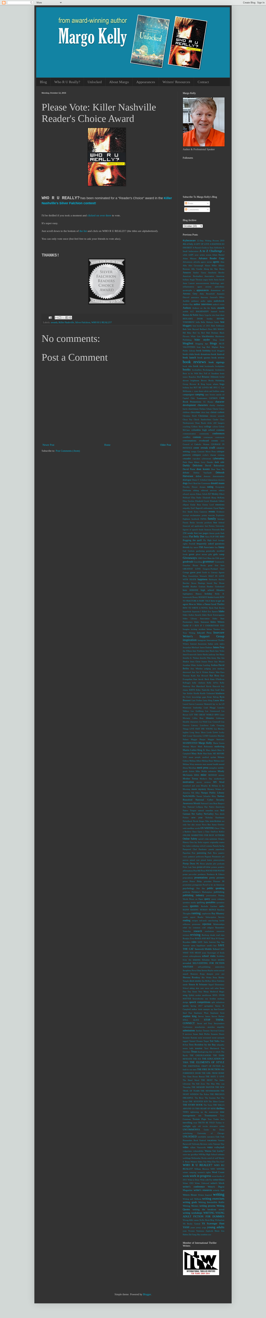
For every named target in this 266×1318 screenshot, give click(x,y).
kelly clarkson (198, 683)
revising (195, 934)
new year (196, 817)
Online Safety (190, 838)
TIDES (186, 1112)
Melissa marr (219, 761)
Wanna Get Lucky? (214, 1151)
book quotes (203, 357)
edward (186, 494)
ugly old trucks (200, 1126)
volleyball (219, 1147)
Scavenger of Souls (215, 953)
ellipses (186, 505)
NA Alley (195, 793)
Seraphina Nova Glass (192, 970)
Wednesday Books (198, 1158)
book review (218, 357)
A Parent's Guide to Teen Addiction (207, 248)
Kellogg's (187, 683)
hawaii (209, 583)
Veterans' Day (218, 1144)
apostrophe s (189, 290)
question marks (189, 902)
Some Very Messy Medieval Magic (208, 991)
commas (220, 430)
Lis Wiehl (203, 722)
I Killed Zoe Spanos (209, 611)
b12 (192, 311)
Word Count (218, 1172)
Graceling (198, 562)
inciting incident (198, 629)
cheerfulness (193, 409)
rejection (206, 924)
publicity (186, 892)
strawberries (200, 1027)
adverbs (196, 262)
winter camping (189, 1172)
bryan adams (212, 384)
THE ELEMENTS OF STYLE (207, 1062)
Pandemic (203, 849)
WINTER (220, 1169)
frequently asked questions (210, 543)
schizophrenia (195, 956)
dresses (202, 487)
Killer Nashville (66, 322)
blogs (213, 343)
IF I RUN (194, 625)
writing (218, 1194)
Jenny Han (215, 658)
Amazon (187, 272)
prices (185, 881)
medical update (209, 757)
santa (193, 945)
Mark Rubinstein (205, 746)
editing (196, 490)
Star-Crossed (219, 1009)
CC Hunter (208, 402)
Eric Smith (188, 512)
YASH (186, 1227)
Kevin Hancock (213, 686)
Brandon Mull (195, 377)
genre (191, 554)
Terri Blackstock (211, 1048)
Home (107, 445)
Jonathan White (189, 665)
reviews (186, 935)
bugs (222, 384)
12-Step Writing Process (208, 240)
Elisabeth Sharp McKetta (213, 498)
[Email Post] (50, 317)
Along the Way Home (214, 269)
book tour (198, 366)
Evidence (220, 512)
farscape (221, 519)
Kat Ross (214, 675)
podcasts (220, 864)
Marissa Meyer (189, 746)
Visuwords (201, 1147)
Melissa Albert (195, 761)
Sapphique (201, 945)
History (199, 594)
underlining (188, 1133)
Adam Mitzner (190, 258)
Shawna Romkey (191, 977)
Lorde (209, 732)
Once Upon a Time (201, 832)
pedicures (200, 856)
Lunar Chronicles (194, 736)
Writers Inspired (205, 1195)
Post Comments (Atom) (68, 451)
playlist (209, 864)
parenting (201, 853)
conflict (186, 437)
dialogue (187, 480)
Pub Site (201, 888)
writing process (207, 1205)
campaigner (188, 394)
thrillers (220, 1108)
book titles (187, 366)
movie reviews (204, 782)
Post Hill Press (199, 871)
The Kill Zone (198, 1084)
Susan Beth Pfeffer (201, 1034)
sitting (192, 988)
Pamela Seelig (219, 846)
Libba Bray (198, 718)
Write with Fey (206, 1180)
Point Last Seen (189, 867)
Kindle (196, 693)
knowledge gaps (199, 697)
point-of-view (203, 867)
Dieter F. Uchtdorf (200, 480)
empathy (186, 508)
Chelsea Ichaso (205, 409)
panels (211, 849)
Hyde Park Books (216, 608)
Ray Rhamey (218, 913)
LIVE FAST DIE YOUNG (201, 729)
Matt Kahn (207, 753)
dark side (219, 462)
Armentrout (215, 290)
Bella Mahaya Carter (210, 322)
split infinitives (218, 1002)
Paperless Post (189, 853)
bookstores (219, 370)
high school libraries (212, 590)
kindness (220, 693)
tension (198, 1048)
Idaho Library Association (196, 618)
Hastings (201, 583)
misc (204, 774)
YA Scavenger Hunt (213, 1223)
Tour (210, 1119)
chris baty (205, 412)
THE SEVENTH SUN (198, 1101)
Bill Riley (187, 333)
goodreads (188, 561)
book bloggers (218, 351)
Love (215, 732)
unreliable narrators (206, 1137)
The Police (204, 1094)
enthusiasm (208, 508)
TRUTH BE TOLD (206, 1123)
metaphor (213, 768)
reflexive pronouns (191, 924)
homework (187, 597)
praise (185, 874)
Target (206, 1041)
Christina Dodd (190, 416)
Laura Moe (218, 700)
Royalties (186, 942)
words (186, 1176)
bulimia (186, 387)
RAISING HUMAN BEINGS (203, 910)
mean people (194, 757)
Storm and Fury (204, 1023)
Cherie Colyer (218, 409)
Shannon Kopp (197, 974)
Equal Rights (219, 508)
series (216, 970)
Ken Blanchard (198, 686)
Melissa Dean (207, 761)
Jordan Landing (203, 665)
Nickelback (187, 821)
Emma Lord (208, 505)
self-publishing (204, 967)
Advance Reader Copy (211, 258)
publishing (219, 892)
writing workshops (192, 1213)
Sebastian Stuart (209, 960)
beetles (209, 319)
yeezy (198, 1227)
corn (222, 441)
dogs (185, 483)
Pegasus (208, 856)
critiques (196, 455)
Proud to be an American (213, 885)
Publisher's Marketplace (202, 892)
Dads (185, 462)
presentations (201, 877)
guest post (195, 572)
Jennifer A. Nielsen (191, 658)
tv (223, 1123)
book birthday (203, 350)
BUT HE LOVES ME (203, 387)
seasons (196, 959)
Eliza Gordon (188, 501)
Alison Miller (211, 265)
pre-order (193, 874)
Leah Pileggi (210, 708)
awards (54, 322)
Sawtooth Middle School (207, 949)
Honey (195, 597)
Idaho (221, 611)
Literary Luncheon (199, 725)
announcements (202, 283)
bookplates (219, 366)
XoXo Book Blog (206, 1220)
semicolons (219, 967)
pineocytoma (219, 860)
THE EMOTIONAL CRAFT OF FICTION (202, 1066)
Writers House (190, 1195)
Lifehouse (220, 718)
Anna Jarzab (219, 280)
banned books (217, 311)
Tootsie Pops (199, 1119)
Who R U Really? (67, 82)
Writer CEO (188, 1183)
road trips (220, 935)
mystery (202, 789)
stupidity (220, 1027)
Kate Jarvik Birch (201, 679)
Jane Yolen (219, 651)
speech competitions (199, 1002)
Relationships (218, 924)
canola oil (220, 394)
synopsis (220, 1038)
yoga (204, 1227)
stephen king (190, 1016)
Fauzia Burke (189, 522)
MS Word (218, 782)
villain (192, 1147)
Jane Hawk (210, 651)
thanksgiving (203, 1052)
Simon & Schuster (198, 984)
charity (212, 405)
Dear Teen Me (217, 469)
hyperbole (187, 611)
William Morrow (201, 1169)
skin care (200, 988)
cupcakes (196, 458)
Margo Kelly (205, 743)
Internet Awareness (198, 644)
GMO (200, 558)
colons (215, 426)
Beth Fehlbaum (217, 326)
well (216, 1158)
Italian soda (213, 644)
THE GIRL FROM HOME (213, 1073)
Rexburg (205, 935)
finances (207, 530)
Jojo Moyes (219, 661)
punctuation (211, 895)
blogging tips (201, 344)
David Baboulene (214, 465)
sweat (214, 1038)
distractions (213, 480)
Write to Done (193, 1180)
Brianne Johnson (210, 377)
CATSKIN (213, 398)
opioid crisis (203, 839)
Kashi (193, 676)
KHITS (192, 690)
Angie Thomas (196, 280)
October (221, 824)
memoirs (198, 764)
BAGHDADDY (202, 311)
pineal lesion (206, 860)
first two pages (201, 533)
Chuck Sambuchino (202, 419)
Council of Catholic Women (196, 444)
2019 (222, 240)
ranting (196, 913)
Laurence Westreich (203, 704)
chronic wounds (217, 416)
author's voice (218, 304)
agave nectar (206, 262)
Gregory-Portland (210, 569)
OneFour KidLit (217, 832)
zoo (209, 1234)
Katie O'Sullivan (217, 679)
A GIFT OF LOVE (201, 244)
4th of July (188, 244)
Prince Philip (196, 881)
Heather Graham (198, 586)
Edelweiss (187, 490)
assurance (195, 297)
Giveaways (190, 558)
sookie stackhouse (203, 995)
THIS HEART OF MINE (205, 1108)
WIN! (212, 1169)
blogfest (188, 343)
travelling (187, 1122)
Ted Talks (214, 1041)
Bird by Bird (199, 333)
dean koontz (203, 469)
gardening (200, 551)
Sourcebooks (198, 999)
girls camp (218, 554)
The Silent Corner (216, 1101)
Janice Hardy (202, 654)
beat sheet (220, 315)
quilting (201, 902)
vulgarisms (187, 1151)
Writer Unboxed (202, 1183)
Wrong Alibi (188, 1220)
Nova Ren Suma (209, 824)
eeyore (192, 494)
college (207, 426)
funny (221, 547)
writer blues (218, 1179)
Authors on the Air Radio (204, 308)
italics (222, 644)
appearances (203, 290)
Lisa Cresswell (214, 722)
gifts (210, 554)
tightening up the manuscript (204, 1112)
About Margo (119, 82)
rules (193, 942)
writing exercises (213, 1198)
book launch (189, 357)
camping (199, 394)
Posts (190, 203)
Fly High (207, 540)
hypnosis (196, 611)
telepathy (220, 1045)
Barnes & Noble (191, 315)
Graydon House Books (194, 565)
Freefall (192, 544)
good (222, 558)
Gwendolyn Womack (197, 576)
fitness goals (214, 533)
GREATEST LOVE (192, 569)
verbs (210, 1144)
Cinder (215, 419)
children (186, 412)
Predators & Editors (215, 874)
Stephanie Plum (201, 1013)
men (204, 764)
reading (186, 920)
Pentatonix (216, 856)
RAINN (186, 910)
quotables (210, 902)
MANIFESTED (190, 743)
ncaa (216, 810)
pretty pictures (216, 877)
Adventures (187, 262)
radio (221, 906)
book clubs (188, 354)
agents (216, 261)
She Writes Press (209, 977)
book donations (202, 354)
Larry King (208, 700)
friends (186, 547)
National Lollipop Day (197, 807)
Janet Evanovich (190, 654)
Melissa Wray (188, 764)
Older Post (165, 445)
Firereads (216, 530)
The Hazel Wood (191, 1080)
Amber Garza (199, 272)
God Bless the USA (211, 558)
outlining (195, 846)
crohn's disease (209, 455)
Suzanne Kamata (190, 1038)
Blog (43, 82)
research (198, 931)
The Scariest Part (212, 1098)
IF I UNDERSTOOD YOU (212, 625)
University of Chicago (210, 1133)
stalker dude (197, 1009)
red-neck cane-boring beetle (212, 920)
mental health (212, 764)
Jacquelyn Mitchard (191, 647)
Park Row (212, 853)
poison (214, 867)
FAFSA (203, 519)
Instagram (202, 640)
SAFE (200, 942)
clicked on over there (99, 215)
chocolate (195, 412)
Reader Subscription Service (211, 917)
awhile (185, 311)
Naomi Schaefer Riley (206, 796)
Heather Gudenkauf (215, 586)
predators (202, 874)
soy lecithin (210, 999)
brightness (195, 380)
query (207, 899)
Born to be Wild (190, 373)
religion (210, 928)
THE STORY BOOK (193, 1105)
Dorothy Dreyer (190, 487)
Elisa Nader (196, 498)
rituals (212, 935)
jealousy (212, 654)
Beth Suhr (187, 329)
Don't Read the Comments (199, 483)
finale (201, 530)
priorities (207, 881)
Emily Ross (195, 505)
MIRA (196, 775)
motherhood (219, 779)
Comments (193, 209)
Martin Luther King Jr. (194, 750)
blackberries (208, 336)
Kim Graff (215, 690)
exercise (211, 515)
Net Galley (196, 814)
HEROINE (193, 590)
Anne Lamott (189, 283)
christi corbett (217, 412)
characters (203, 405)
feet (206, 526)
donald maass (217, 483)
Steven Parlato (218, 1016)
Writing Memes (190, 1206)
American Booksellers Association (198, 276)
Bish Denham (212, 333)
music (194, 789)
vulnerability (198, 1151)
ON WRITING (207, 828)
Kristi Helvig (212, 697)
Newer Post (48, 445)
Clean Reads (200, 423)
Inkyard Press (204, 633)
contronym (219, 437)
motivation (188, 782)
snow (207, 988)
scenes (185, 956)
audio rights (206, 301)
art (223, 290)
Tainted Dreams (196, 1041)
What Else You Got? (215, 1162)
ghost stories (201, 554)
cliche (209, 423)
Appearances (145, 82)
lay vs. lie (217, 704)
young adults (215, 1227)
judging (207, 668)
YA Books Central (191, 1224)
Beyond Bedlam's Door (202, 329)
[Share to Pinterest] (70, 317)
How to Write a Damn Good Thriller (206, 604)
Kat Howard (202, 676)
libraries (210, 718)
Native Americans (216, 807)
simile (185, 984)
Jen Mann (220, 654)
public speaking (216, 888)
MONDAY (212, 775)
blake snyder (202, 339)
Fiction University (216, 526)
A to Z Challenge (210, 251)
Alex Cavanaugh (195, 265)
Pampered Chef (190, 849)
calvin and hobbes (211, 391)
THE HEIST (207, 1080)
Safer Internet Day (212, 942)
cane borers (210, 394)
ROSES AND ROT (203, 938)
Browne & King (197, 384)
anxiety (208, 287)
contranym (208, 437)
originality (214, 842)
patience (191, 856)
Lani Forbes (197, 700)
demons (207, 476)
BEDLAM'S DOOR (193, 319)
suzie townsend (204, 1038)
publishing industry (193, 895)
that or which (214, 1052)
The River (199, 1098)
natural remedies (205, 810)
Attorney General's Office (212, 297)
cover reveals (200, 447)
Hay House (219, 583)
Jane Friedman (199, 651)
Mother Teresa (190, 778)
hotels (216, 597)
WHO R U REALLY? (101, 322)
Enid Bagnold (196, 508)
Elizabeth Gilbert (217, 501)
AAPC (191, 255)
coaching (186, 426)
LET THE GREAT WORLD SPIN (204, 715)
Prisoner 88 (218, 881)
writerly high (218, 1190)
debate (186, 472)
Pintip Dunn (189, 863)
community (204, 434)
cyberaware (206, 458)
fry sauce (194, 547)
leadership (197, 708)
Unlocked (95, 82)
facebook (195, 519)
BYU (216, 387)
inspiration (190, 640)
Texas (194, 1051)
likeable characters (190, 722)
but (191, 387)
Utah (217, 1137)
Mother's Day (206, 779)
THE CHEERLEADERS (200, 1055)
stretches (211, 1027)
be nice (212, 315)
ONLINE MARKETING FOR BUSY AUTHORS (203, 835)
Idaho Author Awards (192, 615)
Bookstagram (208, 370)
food (215, 540)
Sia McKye (206, 981)
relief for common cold (194, 928)
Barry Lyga (204, 315)
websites (221, 1154)
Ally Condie (196, 269)
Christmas (203, 416)
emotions (219, 504)
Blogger (147, 1294)
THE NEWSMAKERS (209, 1091)
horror (211, 597)
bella (198, 322)
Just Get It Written (200, 672)
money (221, 775)
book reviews (194, 362)
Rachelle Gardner (209, 906)
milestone (212, 771)
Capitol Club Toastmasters (195, 398)
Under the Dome (214, 1130)
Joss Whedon (196, 668)
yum (185, 1231)
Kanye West (214, 672)
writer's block (217, 1183)
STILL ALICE (191, 1020)
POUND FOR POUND (215, 871)
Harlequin (213, 579)
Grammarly (219, 562)
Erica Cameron (200, 512)
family (212, 518)
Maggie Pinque (198, 739)
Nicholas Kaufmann (214, 817)
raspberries (206, 913)
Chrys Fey (187, 419)
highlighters (188, 594)
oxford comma (206, 846)
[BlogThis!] (60, 317)
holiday (208, 593)
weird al (210, 1158)
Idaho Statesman (201, 622)
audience (195, 301)
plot (214, 864)
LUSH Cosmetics (210, 736)
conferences (218, 433)
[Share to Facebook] (67, 317)
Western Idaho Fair (198, 1162)
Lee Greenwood (212, 711)
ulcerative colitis (217, 1126)
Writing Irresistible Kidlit (211, 1202)
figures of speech (190, 530)
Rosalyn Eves (188, 938)
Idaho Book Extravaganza (213, 615)
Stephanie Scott (217, 1013)
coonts (214, 440)
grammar (208, 561)
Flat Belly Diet (196, 536)
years (193, 1227)
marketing (219, 746)
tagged (185, 1041)
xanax (196, 1220)
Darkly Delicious (192, 465)
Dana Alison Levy (196, 462)
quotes (194, 906)
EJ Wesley (213, 494)
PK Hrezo (200, 864)
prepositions (188, 878)
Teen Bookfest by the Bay (202, 1044)
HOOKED (203, 597)
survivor (188, 1034)
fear (215, 522)
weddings (187, 1158)
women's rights (204, 1172)
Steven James (204, 1016)
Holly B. (219, 594)
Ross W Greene (217, 938)
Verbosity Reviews (199, 1144)
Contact (203, 82)
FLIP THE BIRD (217, 537)
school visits (208, 956)
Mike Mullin (201, 771)
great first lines (216, 565)
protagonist (197, 885)
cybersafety (218, 458)
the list (83, 230)
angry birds (208, 280)
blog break (218, 340)
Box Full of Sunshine (209, 373)
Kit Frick (187, 697)
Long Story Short (197, 732)
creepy (194, 451)
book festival (217, 354)
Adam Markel (218, 255)
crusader (187, 458)
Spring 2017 (196, 1006)
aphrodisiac (219, 287)
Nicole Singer (198, 821)
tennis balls (188, 1048)
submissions (189, 1030)
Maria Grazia (219, 743)
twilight (187, 1126)
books (187, 369)
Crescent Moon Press (206, 451)
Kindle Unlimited (207, 693)
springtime (208, 1006)
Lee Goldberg (197, 711)
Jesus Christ (195, 661)
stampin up (208, 1009)
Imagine (186, 629)
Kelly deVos (212, 683)
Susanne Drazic (217, 1034)
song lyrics (188, 995)
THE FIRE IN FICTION (208, 1069)
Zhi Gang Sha (194, 1234)
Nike (207, 821)
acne (197, 255)
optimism (213, 839)
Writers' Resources (176, 82)
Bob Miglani (212, 347)
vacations (212, 1140)
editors (221, 490)
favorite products (204, 522)
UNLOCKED (190, 1136)
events (212, 511)
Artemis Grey (190, 293)
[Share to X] (63, 317)
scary (204, 953)
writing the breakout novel (208, 1209)
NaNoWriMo (189, 796)
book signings (216, 362)
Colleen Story (197, 426)
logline (186, 732)
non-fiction (215, 821)
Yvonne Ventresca (196, 1231)
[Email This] (56, 317)
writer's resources (203, 1190)
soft (212, 988)
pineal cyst (195, 860)
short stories (195, 981)
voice (210, 1147)
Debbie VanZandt (202, 473)
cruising (221, 455)
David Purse (189, 469)
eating (210, 486)
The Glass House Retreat (194, 1076)
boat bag (201, 347)
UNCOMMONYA (191, 1129)
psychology (188, 888)
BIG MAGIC (218, 329)
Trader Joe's (218, 1119)
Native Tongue (189, 810)
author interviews (203, 304)
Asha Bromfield (207, 294)
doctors (221, 480)
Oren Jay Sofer (196, 842)
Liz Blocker (219, 729)
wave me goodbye (190, 1154)
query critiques (217, 899)
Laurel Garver (189, 704)
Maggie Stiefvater (216, 739)
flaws (207, 537)
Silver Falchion (82, 322)
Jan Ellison (187, 651)
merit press (202, 767)
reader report (189, 917)
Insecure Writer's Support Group (203, 634)
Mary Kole (196, 753)
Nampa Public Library (212, 792)
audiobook (219, 301)
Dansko (210, 462)
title (199, 1115)
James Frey (218, 647)
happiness (202, 579)
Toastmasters (210, 1115)
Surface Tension (203, 1031)
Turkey (219, 1123)
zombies (204, 1234)
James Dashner (206, 647)
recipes (195, 920)
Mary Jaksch (211, 750)
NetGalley (209, 814)
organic (206, 842)
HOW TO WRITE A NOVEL (195, 608)
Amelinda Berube (216, 272)
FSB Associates (206, 547)
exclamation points (198, 515)
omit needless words (191, 828)
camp (222, 391)
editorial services (209, 490)
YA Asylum (219, 1220)
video (185, 1147)
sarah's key (212, 945)
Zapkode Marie (213, 1231)
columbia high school (203, 430)
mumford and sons (191, 786)
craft (212, 447)
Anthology (214, 283)
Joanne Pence (207, 661)
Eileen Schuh (202, 494)
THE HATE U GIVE (215, 1076)
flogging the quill (192, 540)
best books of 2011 (201, 326)
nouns (198, 824)
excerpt (186, 515)
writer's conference (194, 1186)
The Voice (208, 1105)
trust (195, 1123)
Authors (187, 308)
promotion (187, 885)
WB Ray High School (208, 1154)
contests (197, 437)
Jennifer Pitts (205, 658)
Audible (186, 301)
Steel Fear (187, 1013)
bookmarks (209, 366)
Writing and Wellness (192, 1199)
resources (220, 931)
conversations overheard (196, 440)
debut (198, 476)
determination (218, 476)
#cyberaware (189, 240)
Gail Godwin (189, 551)
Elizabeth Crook (202, 501)
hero (185, 590)
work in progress (200, 1176)
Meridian (192, 768)
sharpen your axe (215, 974)
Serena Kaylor (208, 970)
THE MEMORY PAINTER (202, 1087)
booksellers (197, 370)
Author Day (188, 304)
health (186, 586)
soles (217, 988)
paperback (220, 849)
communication (189, 434)
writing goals (190, 1202)
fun (216, 547)
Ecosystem (220, 487)
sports (186, 1006)
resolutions (209, 931)
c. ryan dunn (197, 391)
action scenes (205, 255)
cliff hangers (218, 423)
